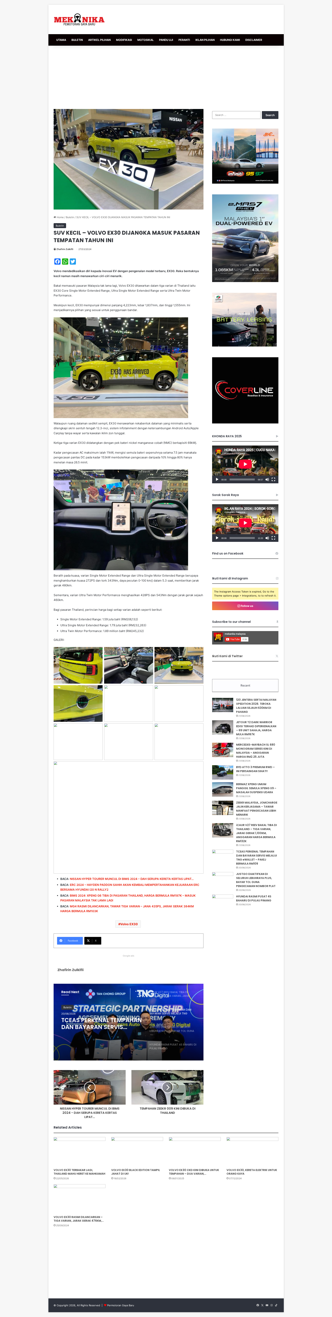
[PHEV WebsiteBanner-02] (245, 281)
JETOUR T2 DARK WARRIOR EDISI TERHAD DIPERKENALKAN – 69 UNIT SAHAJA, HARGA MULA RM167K (256, 728)
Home (60, 217)
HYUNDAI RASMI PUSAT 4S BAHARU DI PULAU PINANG (253, 898)
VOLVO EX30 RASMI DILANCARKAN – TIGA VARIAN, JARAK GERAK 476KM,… (79, 1219)
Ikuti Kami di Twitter (227, 656)
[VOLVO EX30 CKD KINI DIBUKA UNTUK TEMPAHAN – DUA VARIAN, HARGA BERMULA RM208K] (195, 1151)
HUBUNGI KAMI (230, 39)
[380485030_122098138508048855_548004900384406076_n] (245, 422)
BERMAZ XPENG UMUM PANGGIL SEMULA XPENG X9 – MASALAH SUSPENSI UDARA (256, 788)
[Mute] (267, 479)
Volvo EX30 (129, 924)
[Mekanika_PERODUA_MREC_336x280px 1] (244, 345)
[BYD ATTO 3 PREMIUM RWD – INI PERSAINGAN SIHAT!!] (222, 772)
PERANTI (184, 39)
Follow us (246, 605)
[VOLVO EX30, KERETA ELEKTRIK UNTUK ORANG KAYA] (252, 1151)
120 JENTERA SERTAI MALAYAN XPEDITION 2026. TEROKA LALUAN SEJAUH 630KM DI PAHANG (256, 706)
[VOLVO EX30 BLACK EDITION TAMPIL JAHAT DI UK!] (137, 1151)
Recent (245, 685)
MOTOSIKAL (145, 39)
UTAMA (61, 39)
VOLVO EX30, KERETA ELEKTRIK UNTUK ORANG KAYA (252, 1172)
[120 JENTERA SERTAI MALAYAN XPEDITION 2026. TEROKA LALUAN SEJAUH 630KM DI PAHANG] (222, 705)
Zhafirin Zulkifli (64, 249)
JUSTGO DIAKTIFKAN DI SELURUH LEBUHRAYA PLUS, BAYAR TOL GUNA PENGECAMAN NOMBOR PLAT (99, 1024)
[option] (128, 1022)
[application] (245, 464)
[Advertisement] (166, 76)
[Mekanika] (79, 19)
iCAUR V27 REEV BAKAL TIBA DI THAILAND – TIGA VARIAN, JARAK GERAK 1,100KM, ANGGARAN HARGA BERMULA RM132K (256, 833)
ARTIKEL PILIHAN (99, 39)
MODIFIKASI (124, 39)
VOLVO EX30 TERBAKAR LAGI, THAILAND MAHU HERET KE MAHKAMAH (79, 1172)
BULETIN (77, 39)
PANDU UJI (166, 39)
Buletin (70, 217)
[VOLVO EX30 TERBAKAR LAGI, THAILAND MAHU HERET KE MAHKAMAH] (79, 1151)
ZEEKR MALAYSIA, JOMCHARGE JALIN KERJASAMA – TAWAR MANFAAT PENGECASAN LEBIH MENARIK (256, 809)
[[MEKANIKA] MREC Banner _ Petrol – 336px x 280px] (245, 182)
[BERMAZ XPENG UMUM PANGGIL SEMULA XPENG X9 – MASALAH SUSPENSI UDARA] (222, 789)
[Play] (217, 479)
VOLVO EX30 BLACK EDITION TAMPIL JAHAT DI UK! (135, 1172)
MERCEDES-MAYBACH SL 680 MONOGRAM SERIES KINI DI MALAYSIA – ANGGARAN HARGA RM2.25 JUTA (255, 751)
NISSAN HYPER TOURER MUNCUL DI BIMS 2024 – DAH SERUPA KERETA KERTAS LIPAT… (132, 879)
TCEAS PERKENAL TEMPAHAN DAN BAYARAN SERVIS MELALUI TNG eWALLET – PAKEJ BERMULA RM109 (256, 858)
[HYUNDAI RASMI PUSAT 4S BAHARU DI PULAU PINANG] (222, 902)
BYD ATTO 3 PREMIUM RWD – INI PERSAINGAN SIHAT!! (255, 769)
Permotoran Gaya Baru (120, 1305)
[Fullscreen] (273, 479)
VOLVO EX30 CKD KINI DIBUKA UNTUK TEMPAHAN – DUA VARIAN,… (194, 1172)
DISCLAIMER (253, 39)
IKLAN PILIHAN (205, 39)
